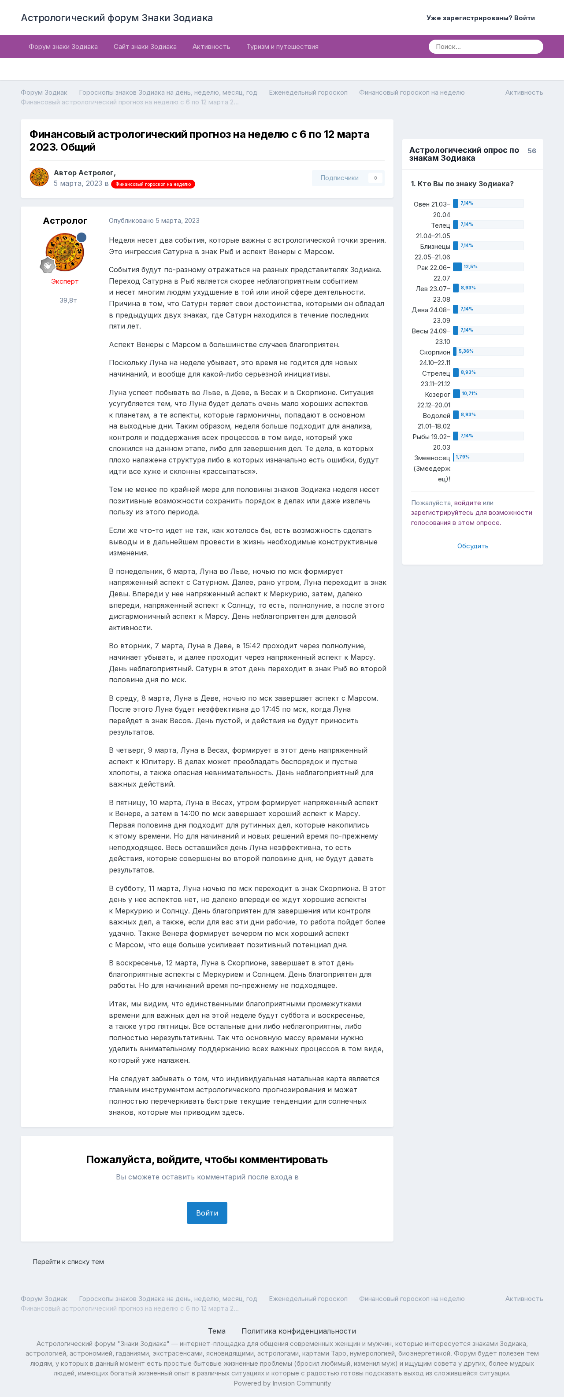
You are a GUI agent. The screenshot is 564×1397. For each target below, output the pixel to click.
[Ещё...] (377, 220)
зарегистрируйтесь (442, 512)
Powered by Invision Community (282, 1383)
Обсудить (473, 546)
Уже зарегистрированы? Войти (482, 18)
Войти (207, 1213)
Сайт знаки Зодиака (145, 46)
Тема (218, 1331)
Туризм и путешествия (282, 46)
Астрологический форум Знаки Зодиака (117, 17)
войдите (467, 503)
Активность (211, 46)
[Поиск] (533, 47)
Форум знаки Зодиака (63, 46)
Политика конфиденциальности (298, 1331)
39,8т (67, 300)
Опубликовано (154, 220)
